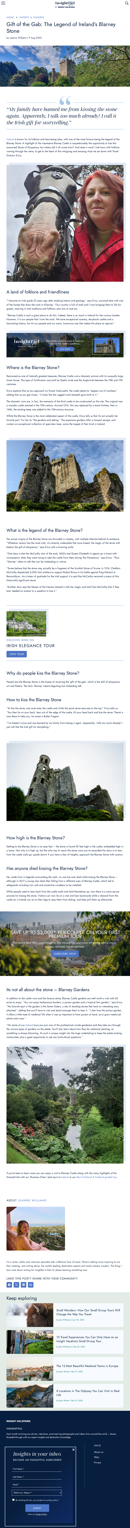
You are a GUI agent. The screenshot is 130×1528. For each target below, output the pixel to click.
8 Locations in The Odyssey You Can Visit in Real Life (65, 1396)
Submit (37, 1508)
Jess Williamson (65, 1319)
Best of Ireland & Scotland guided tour (96, 1177)
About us (98, 1452)
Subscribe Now (65, 954)
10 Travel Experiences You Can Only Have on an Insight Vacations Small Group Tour (65, 1342)
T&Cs (96, 1457)
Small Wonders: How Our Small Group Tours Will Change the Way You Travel (65, 1315)
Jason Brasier (64, 1371)
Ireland (10, 139)
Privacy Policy (41, 1514)
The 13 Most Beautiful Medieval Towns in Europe (65, 1369)
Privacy (97, 1462)
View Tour (16, 654)
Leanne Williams (18, 38)
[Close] (73, 1449)
